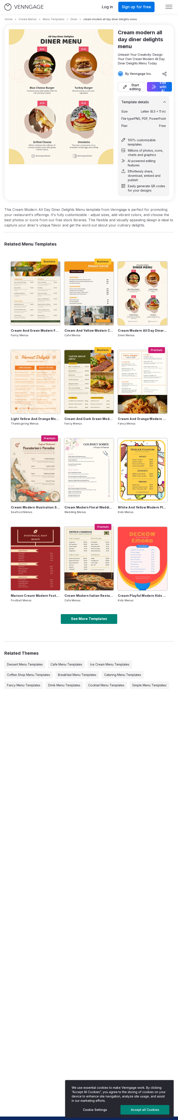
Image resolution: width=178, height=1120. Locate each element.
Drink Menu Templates (64, 685)
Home (9, 19)
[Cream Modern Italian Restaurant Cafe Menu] (89, 558)
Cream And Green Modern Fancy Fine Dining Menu (35, 330)
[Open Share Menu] (164, 74)
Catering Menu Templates (122, 675)
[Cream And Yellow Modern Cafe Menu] (89, 293)
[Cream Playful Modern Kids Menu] (142, 558)
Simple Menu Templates (149, 685)
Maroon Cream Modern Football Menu (35, 595)
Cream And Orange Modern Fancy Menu (142, 419)
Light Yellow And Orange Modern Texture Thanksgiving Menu (35, 419)
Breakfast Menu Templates (77, 675)
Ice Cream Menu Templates (109, 664)
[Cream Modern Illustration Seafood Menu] (35, 470)
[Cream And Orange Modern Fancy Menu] (142, 381)
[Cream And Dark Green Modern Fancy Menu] (89, 381)
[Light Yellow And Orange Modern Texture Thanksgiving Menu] (35, 381)
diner (74, 19)
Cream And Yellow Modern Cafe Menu (89, 330)
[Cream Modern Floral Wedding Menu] (89, 470)
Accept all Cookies (145, 1110)
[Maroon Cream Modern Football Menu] (35, 558)
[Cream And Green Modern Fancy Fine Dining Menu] (35, 293)
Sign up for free (136, 7)
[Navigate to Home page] (23, 7)
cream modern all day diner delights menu (142, 330)
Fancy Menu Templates (23, 685)
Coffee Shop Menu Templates (28, 675)
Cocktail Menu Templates (106, 685)
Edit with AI (163, 87)
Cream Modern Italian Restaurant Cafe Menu (89, 595)
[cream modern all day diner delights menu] (142, 293)
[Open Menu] (169, 7)
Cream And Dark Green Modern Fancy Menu (89, 419)
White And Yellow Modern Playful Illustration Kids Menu (142, 507)
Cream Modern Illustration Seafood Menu (35, 507)
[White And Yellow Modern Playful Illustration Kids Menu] (142, 470)
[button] (131, 87)
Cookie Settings (95, 1110)
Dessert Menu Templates (25, 664)
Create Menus (28, 19)
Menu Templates (53, 19)
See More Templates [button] (89, 619)
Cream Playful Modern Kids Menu (142, 595)
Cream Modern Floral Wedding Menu (89, 507)
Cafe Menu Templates (66, 664)
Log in (107, 7)
